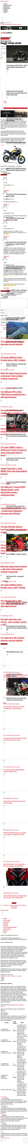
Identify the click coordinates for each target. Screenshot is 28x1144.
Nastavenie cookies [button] (6, 974)
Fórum (4, 931)
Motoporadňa (6, 8)
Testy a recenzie (7, 5)
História (5, 9)
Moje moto (5, 929)
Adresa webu (4, 314)
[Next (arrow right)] (2, 1139)
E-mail (3, 311)
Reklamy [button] (3, 1121)
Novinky (5, 4)
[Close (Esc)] (1, 1138)
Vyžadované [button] (4, 1010)
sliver (2, 55)
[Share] (2, 1138)
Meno (2, 308)
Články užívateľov (7, 927)
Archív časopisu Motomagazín (10, 926)
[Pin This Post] (15, 94)
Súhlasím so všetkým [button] (16, 974)
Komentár (3, 296)
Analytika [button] (3, 1112)
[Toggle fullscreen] (4, 1138)
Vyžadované (5, 1012)
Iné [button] (1, 1129)
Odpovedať (6, 189)
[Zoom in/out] (5, 1138)
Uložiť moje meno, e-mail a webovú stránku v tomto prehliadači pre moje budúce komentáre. (13, 317)
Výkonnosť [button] (3, 1104)
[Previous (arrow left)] (1, 1139)
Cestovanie (6, 6)
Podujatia (5, 11)
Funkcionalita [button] (4, 1095)
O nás (4, 12)
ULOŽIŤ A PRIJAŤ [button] (5, 1136)
